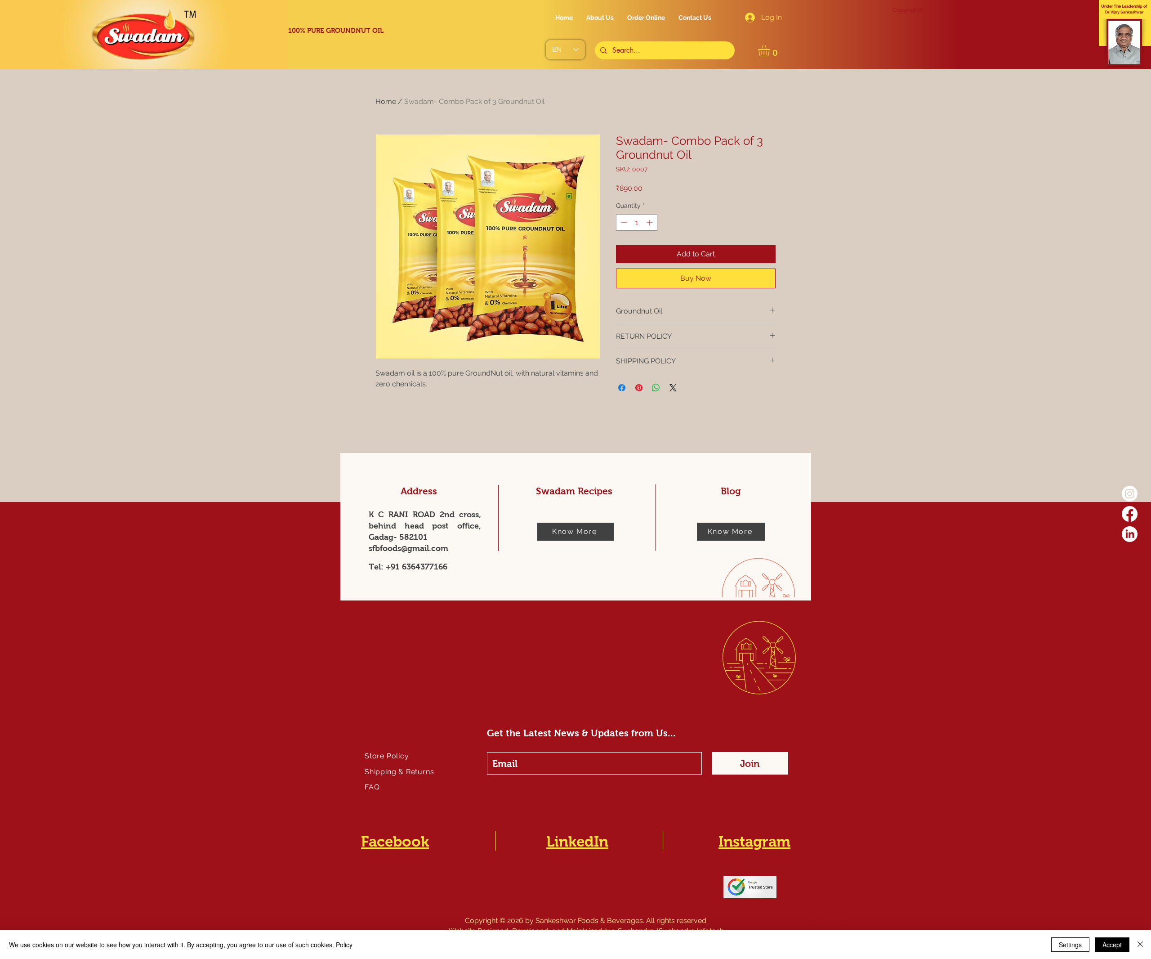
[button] (771, 50)
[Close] (1140, 944)
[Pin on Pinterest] (638, 387)
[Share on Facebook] (621, 387)
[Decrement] (623, 222)
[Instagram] (1130, 494)
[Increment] (650, 222)
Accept (1112, 944)
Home (385, 101)
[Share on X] (673, 387)
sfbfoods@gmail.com (408, 548)
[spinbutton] (637, 222)
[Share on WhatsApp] (656, 387)
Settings (1070, 944)
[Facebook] (1130, 514)
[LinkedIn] (1130, 534)
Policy (344, 944)
